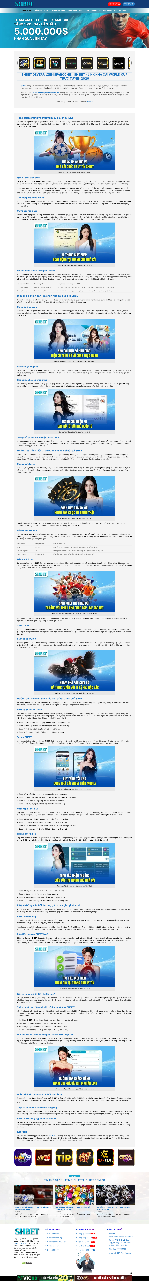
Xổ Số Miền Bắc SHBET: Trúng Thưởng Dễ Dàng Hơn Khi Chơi (73, 1208)
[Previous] (11, 1197)
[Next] (138, 1197)
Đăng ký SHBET (91, 10)
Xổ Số (46, 10)
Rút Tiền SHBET (105, 10)
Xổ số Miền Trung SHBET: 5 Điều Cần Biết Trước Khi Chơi (114, 1208)
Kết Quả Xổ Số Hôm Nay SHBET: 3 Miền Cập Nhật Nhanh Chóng (32, 1208)
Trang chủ (26, 10)
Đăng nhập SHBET (75, 10)
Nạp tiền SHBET (120, 10)
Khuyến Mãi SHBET (58, 10)
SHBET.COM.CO (20, 1243)
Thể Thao (38, 10)
